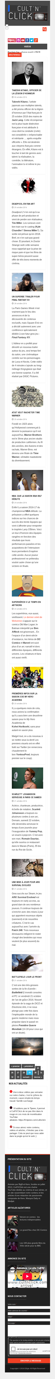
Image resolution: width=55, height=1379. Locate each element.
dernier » (38, 1077)
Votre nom (12, 1304)
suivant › (26, 1077)
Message (12, 1323)
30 (35, 1073)
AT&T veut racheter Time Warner (26, 414)
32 (12, 1077)
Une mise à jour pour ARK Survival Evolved (26, 883)
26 (12, 1073)
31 (41, 1073)
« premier (15, 1066)
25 (38, 1068)
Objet (10, 1317)
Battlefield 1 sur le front (27, 976)
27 (18, 1073)
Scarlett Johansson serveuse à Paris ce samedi (26, 796)
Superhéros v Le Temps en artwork (26, 603)
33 (18, 1077)
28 (24, 1073)
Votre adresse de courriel (18, 1311)
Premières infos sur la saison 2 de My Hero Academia (24, 696)
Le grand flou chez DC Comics (33, 1230)
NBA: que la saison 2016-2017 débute (26, 497)
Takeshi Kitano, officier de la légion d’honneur (26, 92)
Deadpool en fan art (23, 203)
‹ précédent (28, 1066)
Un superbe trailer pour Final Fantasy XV (26, 298)
